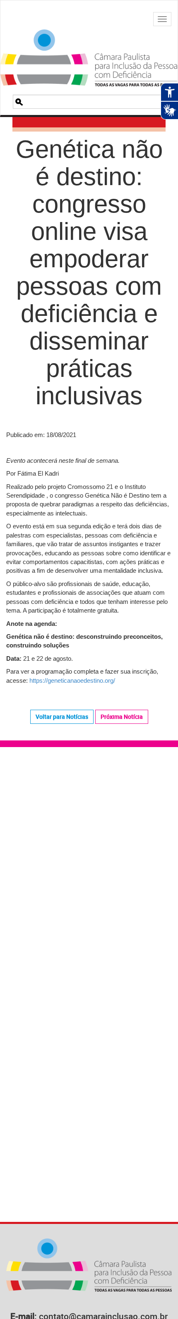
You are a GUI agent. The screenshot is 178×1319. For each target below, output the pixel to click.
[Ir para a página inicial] (89, 47)
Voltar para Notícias (62, 717)
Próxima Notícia (122, 717)
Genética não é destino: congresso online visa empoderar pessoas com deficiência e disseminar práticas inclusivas (89, 272)
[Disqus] (89, 871)
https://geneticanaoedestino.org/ (72, 680)
